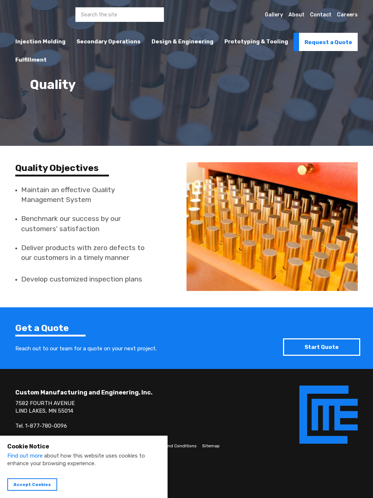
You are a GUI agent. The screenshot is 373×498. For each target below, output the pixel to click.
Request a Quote (328, 42)
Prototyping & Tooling (256, 41)
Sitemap (211, 445)
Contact (320, 15)
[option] (186, 73)
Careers (347, 15)
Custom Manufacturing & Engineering (29, 20)
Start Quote (322, 347)
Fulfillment (31, 60)
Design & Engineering (182, 41)
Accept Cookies (32, 484)
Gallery (274, 15)
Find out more (25, 455)
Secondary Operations (108, 41)
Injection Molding (40, 41)
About (296, 15)
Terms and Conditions (174, 445)
